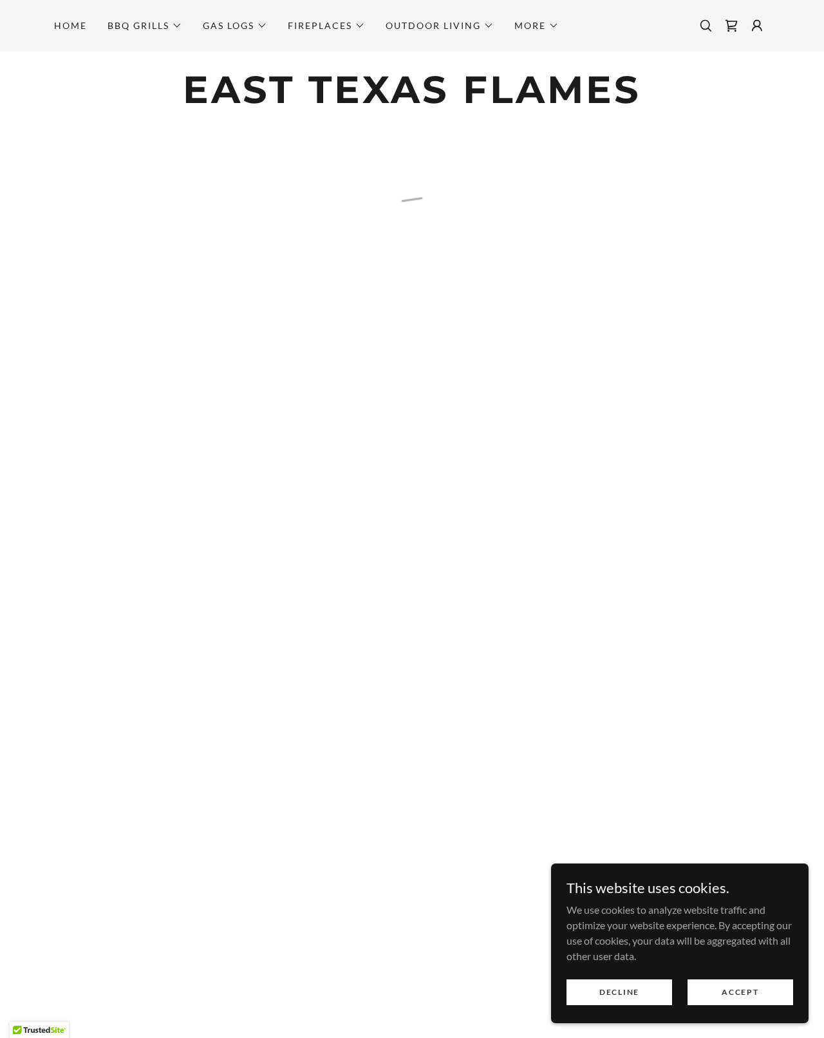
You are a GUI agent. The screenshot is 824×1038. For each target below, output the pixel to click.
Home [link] (70, 25)
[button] (145, 25)
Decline (619, 992)
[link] (411, 99)
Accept (740, 992)
